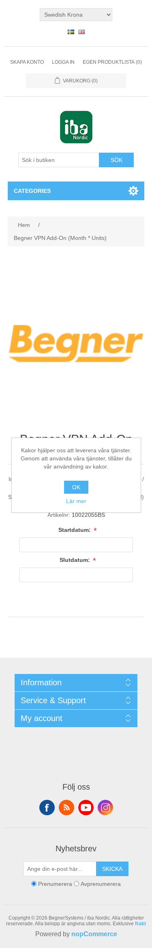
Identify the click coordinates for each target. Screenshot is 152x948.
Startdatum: (75, 530)
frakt (140, 923)
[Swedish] (71, 31)
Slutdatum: (76, 560)
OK (76, 487)
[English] (81, 31)
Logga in (63, 62)
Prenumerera (55, 884)
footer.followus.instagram (105, 807)
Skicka (112, 869)
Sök (116, 160)
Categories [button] (32, 191)
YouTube (86, 807)
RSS (66, 807)
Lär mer (76, 501)
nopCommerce (94, 934)
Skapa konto (27, 62)
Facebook (47, 807)
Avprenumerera (101, 884)
